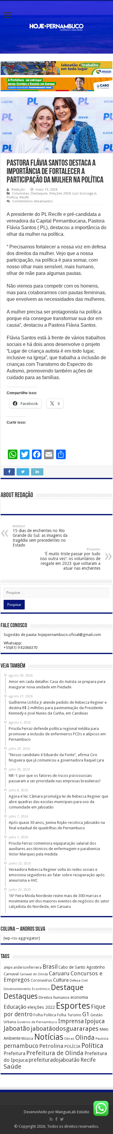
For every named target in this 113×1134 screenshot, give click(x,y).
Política (12, 197)
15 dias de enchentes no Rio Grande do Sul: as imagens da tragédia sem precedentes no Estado (40, 535)
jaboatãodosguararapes (65, 1028)
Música (27, 1038)
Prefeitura (14, 1053)
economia (79, 997)
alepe (8, 967)
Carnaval (11, 974)
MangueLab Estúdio (72, 1112)
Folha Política (44, 1015)
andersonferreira (27, 967)
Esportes (73, 1006)
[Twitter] (61, 1119)
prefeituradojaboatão (54, 1060)
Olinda (85, 1037)
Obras (69, 1038)
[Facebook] (56, 1119)
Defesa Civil (79, 980)
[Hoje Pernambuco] (56, 26)
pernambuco (21, 1045)
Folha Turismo (69, 1015)
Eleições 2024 (60, 193)
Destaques (39, 193)
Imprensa (71, 1021)
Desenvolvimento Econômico (27, 989)
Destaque (67, 987)
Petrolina (51, 1046)
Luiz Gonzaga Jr (84, 193)
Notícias (48, 1037)
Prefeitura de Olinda (54, 1053)
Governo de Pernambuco (37, 1022)
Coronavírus (41, 980)
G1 (85, 1014)
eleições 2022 (41, 1007)
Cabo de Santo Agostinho (81, 967)
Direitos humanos (54, 997)
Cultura (61, 980)
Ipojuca (95, 1021)
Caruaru (59, 973)
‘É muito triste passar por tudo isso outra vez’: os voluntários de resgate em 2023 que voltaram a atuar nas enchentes (70, 559)
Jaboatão (17, 1028)
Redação (18, 190)
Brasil (50, 966)
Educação (15, 1007)
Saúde (12, 1066)
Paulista (102, 1039)
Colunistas (20, 193)
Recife (24, 197)
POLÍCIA (72, 1046)
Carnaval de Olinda (34, 974)
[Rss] (51, 1119)
